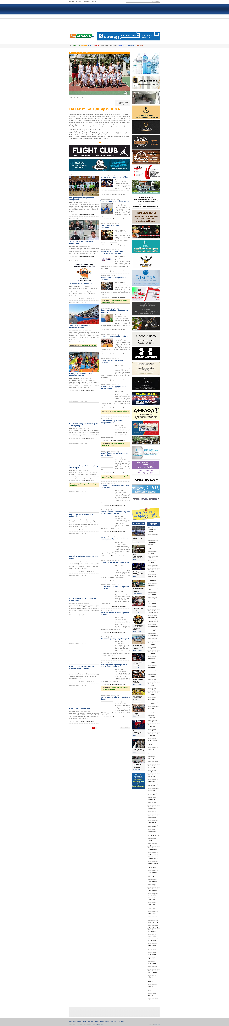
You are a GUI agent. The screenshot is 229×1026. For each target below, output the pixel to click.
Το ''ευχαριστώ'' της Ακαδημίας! (81, 283)
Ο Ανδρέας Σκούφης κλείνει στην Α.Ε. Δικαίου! (138, 556)
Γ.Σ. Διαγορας (151, 681)
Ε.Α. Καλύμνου (151, 717)
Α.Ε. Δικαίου (151, 548)
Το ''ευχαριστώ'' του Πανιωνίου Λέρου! (115, 562)
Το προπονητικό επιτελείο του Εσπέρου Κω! (137, 766)
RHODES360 (157, 1024)
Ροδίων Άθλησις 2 (152, 972)
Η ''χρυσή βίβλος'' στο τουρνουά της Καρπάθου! (138, 647)
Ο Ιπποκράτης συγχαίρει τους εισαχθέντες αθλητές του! (112, 252)
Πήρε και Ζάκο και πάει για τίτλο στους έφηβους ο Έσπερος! (81, 667)
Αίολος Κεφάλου (152, 594)
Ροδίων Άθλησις (152, 954)
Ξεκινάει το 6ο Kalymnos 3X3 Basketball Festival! (80, 326)
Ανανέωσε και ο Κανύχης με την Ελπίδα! (137, 697)
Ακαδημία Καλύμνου (153, 608)
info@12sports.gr (99, 1024)
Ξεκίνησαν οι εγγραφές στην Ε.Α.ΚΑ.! (114, 177)
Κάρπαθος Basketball (153, 836)
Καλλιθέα (150, 840)
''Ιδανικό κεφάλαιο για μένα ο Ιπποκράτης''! (138, 590)
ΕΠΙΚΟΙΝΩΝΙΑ (87, 1)
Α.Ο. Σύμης (150, 589)
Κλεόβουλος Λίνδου (153, 845)
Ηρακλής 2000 (151, 767)
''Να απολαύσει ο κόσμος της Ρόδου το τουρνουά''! (138, 608)
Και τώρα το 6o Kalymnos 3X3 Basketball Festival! (80, 375)
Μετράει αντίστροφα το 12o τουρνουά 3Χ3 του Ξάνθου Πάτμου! (115, 513)
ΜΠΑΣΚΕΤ (84, 46)
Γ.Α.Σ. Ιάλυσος (151, 644)
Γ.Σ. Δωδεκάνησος (152, 712)
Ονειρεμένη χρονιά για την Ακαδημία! (115, 639)
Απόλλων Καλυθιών (153, 640)
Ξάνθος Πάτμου (151, 899)
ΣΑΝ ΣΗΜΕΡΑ (139, 46)
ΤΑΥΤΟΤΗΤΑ (71, 1)
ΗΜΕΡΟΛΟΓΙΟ (121, 46)
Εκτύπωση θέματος (122, 102)
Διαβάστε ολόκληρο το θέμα (86, 214)
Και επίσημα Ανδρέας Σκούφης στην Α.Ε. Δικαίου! (138, 573)
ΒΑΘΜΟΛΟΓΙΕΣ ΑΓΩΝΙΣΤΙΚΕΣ (102, 1021)
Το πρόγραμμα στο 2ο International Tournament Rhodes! (138, 627)
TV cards (94, 1)
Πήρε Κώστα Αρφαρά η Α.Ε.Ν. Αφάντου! (137, 538)
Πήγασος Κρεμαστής (153, 922)
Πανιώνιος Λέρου (152, 931)
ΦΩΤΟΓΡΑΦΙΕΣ (130, 46)
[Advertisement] (114, 18)
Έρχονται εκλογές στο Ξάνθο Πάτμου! (115, 201)
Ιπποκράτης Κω (152, 799)
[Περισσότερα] (84, 177)
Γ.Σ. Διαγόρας (151, 685)
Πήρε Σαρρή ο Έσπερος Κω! (79, 708)
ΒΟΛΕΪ (89, 46)
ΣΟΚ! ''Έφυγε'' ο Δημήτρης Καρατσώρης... (110, 226)
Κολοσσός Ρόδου (152, 867)
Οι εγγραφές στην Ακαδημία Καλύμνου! (138, 681)
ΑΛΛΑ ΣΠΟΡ (96, 46)
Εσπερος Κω (151, 744)
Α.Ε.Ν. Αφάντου (152, 576)
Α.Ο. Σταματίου (151, 585)
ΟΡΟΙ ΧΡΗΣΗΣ (79, 1)
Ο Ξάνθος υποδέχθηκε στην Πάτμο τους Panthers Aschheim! (114, 666)
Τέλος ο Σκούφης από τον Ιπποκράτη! (138, 750)
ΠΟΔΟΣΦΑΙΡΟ (76, 46)
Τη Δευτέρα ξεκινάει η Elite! (137, 714)
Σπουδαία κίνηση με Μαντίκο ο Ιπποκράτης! (137, 663)
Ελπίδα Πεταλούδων (153, 740)
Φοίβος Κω (150, 977)
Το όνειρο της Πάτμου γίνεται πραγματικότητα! (112, 422)
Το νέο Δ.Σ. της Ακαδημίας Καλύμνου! (115, 336)
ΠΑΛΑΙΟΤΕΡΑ (125, 728)
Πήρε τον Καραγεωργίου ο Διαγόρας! (137, 732)
